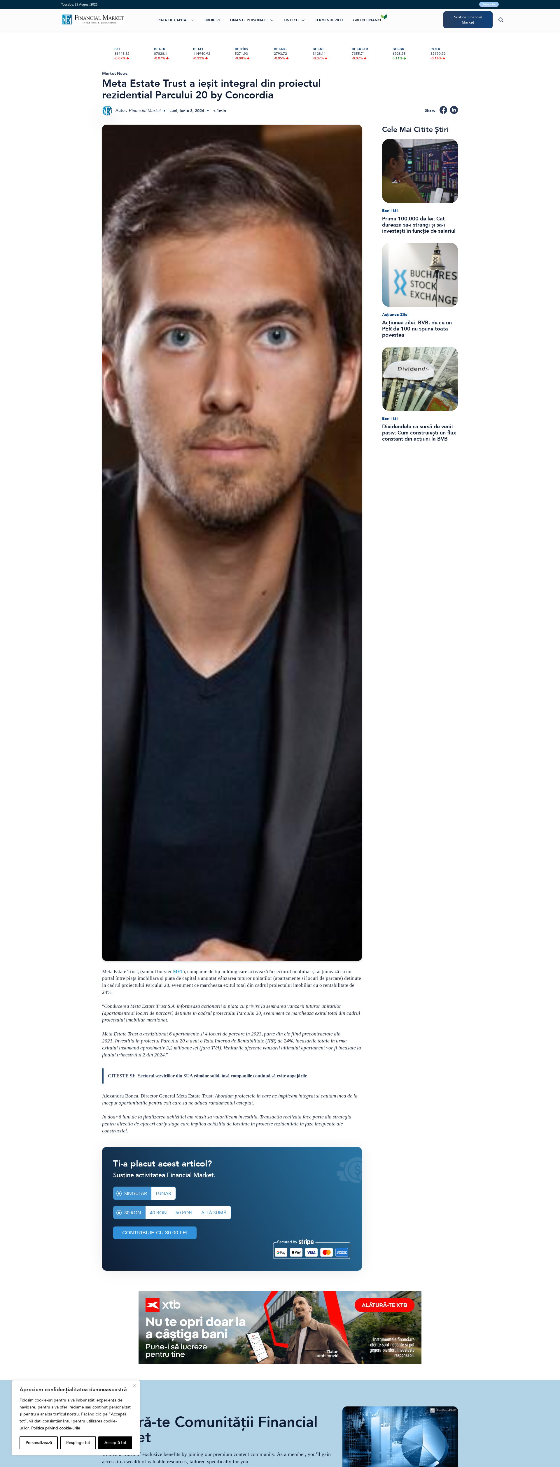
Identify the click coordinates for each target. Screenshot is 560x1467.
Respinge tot (78, 1442)
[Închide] (134, 1385)
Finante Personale (248, 20)
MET (178, 971)
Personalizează (39, 1442)
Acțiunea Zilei (395, 314)
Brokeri (212, 20)
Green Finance (367, 20)
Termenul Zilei (329, 20)
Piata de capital (173, 20)
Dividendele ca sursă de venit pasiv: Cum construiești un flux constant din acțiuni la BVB (419, 433)
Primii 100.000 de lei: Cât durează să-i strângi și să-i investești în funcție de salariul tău (419, 225)
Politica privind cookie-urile (55, 1428)
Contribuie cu (155, 1233)
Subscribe (489, 4)
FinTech (291, 20)
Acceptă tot (115, 1442)
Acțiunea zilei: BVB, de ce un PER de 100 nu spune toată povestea (417, 329)
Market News (114, 73)
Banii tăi (390, 210)
